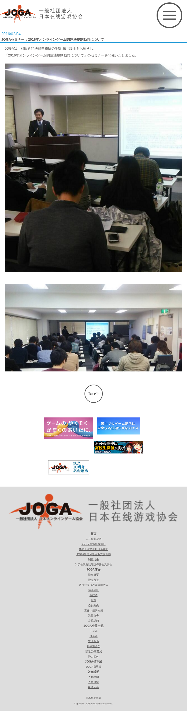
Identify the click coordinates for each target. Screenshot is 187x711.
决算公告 (93, 615)
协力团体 (93, 656)
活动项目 (93, 590)
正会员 (94, 630)
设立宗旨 (93, 579)
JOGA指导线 (93, 661)
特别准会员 (93, 646)
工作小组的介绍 (93, 610)
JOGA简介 (93, 569)
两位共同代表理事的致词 (93, 584)
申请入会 (93, 687)
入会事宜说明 (93, 538)
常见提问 (93, 620)
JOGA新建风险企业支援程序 (93, 554)
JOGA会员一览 (93, 626)
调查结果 (93, 559)
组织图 (94, 595)
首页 (93, 534)
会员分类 (93, 605)
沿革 (93, 600)
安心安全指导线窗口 (94, 544)
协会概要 (93, 574)
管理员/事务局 (93, 651)
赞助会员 (93, 641)
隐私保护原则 (93, 697)
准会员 (94, 636)
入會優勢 (93, 682)
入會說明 (93, 672)
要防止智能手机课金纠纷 (93, 549)
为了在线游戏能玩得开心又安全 (93, 564)
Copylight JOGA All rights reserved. (93, 703)
